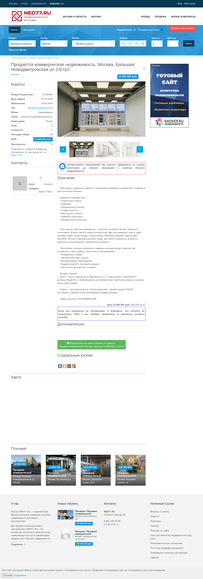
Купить (14, 29)
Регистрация (190, 4)
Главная (15, 58)
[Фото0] (101, 109)
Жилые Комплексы (183, 16)
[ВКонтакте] (60, 366)
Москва (96, 16)
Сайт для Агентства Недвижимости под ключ (170, 537)
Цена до (171, 38)
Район (75, 38)
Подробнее (17, 544)
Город (43, 38)
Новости (154, 516)
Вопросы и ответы (159, 511)
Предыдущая (63, 149)
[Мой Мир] (69, 366)
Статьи (24, 4)
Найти (189, 43)
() (57, 4)
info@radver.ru (111, 524)
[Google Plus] (74, 366)
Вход (180, 4)
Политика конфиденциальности (166, 548)
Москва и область (75, 16)
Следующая (140, 149)
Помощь (154, 526)
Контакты (13, 4)
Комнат (124, 38)
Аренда (145, 16)
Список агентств (38, 4)
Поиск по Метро (18, 50)
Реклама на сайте (159, 530)
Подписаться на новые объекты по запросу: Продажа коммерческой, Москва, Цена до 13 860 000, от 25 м (91, 345)
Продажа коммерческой (48, 58)
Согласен (8, 575)
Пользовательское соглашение (166, 543)
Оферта (154, 557)
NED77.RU (16, 155)
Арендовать (29, 29)
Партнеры (155, 521)
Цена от (155, 38)
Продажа (160, 16)
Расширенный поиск (149, 29)
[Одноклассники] (64, 366)
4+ (143, 43)
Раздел (13, 38)
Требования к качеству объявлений (168, 552)
